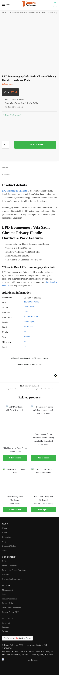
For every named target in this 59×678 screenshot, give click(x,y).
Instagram (6, 627)
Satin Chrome (29, 307)
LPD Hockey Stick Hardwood (15, 498)
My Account (7, 590)
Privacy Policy (8, 603)
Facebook (6, 623)
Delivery (5, 561)
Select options (15, 458)
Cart (4, 594)
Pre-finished (29, 326)
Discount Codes (9, 546)
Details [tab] (5, 167)
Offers (4, 550)
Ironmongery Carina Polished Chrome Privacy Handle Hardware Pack (43, 437)
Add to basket (35, 144)
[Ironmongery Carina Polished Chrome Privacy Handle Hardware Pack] (43, 417)
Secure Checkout (9, 599)
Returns (5, 575)
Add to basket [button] (43, 458)
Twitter (5, 631)
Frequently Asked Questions (14, 570)
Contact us (6, 537)
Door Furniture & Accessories (17, 12)
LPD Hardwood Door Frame (15, 448)
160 (25, 346)
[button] (29, 364)
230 (25, 331)
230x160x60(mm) (31, 302)
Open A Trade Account (12, 579)
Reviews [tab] (6, 174)
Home (4, 12)
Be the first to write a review (29, 364)
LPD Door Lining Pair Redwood (43, 498)
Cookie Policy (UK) (10, 612)
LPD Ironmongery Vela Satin (14, 191)
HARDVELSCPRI (31, 317)
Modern (27, 336)
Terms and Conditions (11, 608)
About (4, 532)
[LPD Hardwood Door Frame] (15, 424)
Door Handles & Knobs (37, 12)
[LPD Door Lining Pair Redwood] (43, 480)
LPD (26, 312)
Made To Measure (9, 566)
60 (25, 341)
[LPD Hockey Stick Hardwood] (15, 480)
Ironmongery (29, 321)
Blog (4, 541)
